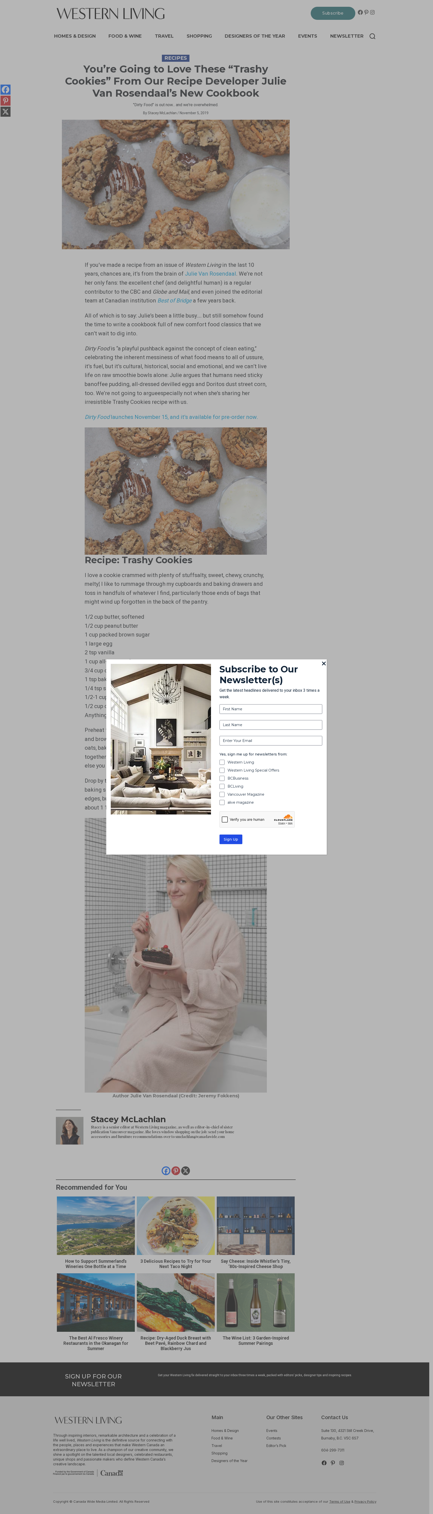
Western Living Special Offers (253, 770)
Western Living (241, 762)
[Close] (324, 663)
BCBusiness (238, 778)
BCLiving (235, 786)
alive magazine (241, 802)
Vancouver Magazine (246, 794)
